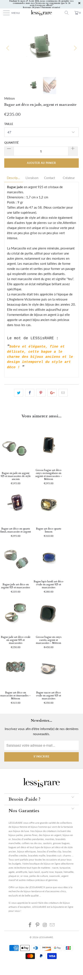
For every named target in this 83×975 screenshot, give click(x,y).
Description (13, 177)
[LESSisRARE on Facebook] (30, 924)
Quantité (11, 142)
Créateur (69, 177)
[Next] (74, 48)
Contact (49, 177)
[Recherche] (68, 13)
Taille (8, 124)
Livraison (32, 177)
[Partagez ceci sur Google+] (52, 393)
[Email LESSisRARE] (52, 924)
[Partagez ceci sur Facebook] (29, 393)
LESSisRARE (46, 937)
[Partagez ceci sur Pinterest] (40, 393)
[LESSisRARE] (41, 13)
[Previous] (8, 48)
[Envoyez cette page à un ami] (63, 393)
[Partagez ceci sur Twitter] (18, 393)
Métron (9, 98)
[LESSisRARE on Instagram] (45, 924)
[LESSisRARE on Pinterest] (37, 924)
